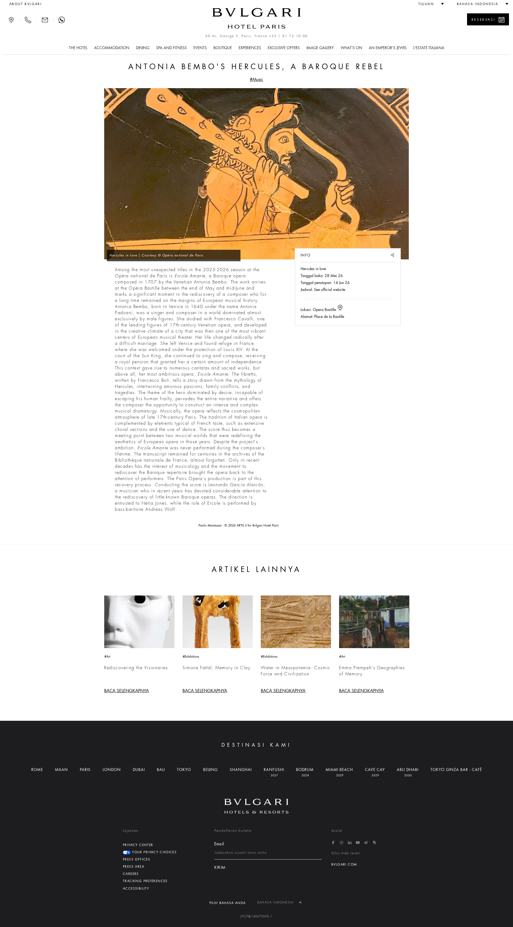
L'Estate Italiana (428, 48)
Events (200, 48)
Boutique (222, 48)
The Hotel (78, 48)
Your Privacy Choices (154, 852)
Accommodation (111, 48)
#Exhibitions (190, 656)
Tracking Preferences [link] (145, 881)
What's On (351, 48)
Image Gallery (320, 48)
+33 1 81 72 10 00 (288, 36)
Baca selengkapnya (126, 691)
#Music (256, 79)
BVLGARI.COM (344, 864)
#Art (107, 656)
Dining (142, 48)
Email (219, 844)
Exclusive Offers (284, 48)
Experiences (250, 48)
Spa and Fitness (171, 48)
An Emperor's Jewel (388, 48)
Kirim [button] (220, 867)
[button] (429, 4)
